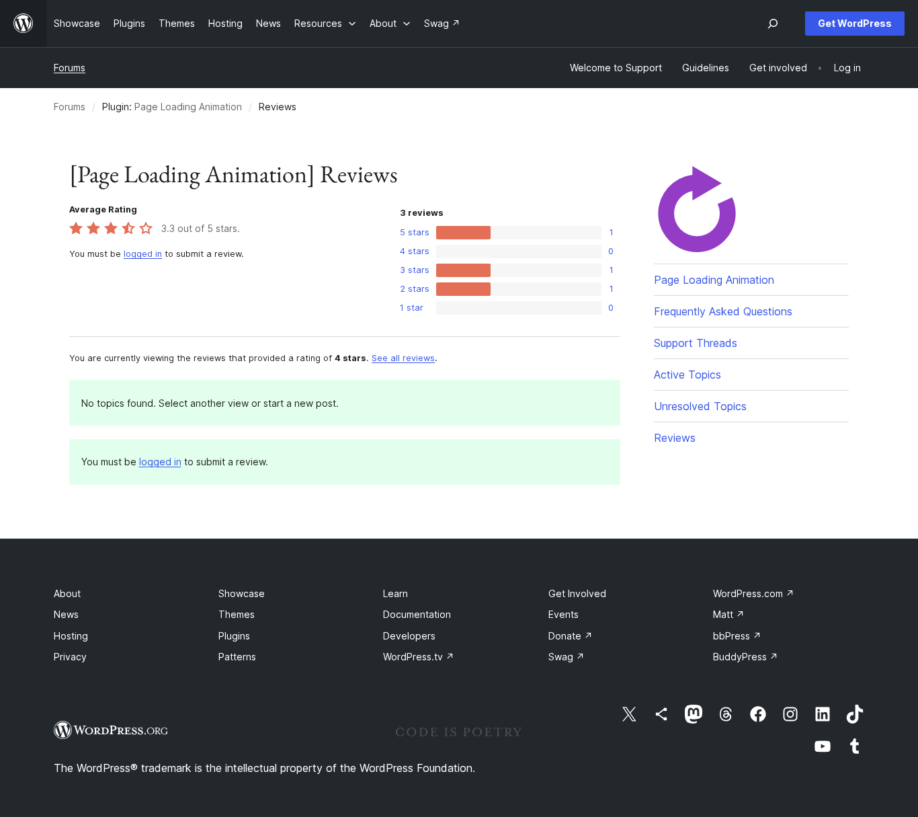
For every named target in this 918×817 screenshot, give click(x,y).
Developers (409, 635)
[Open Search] (773, 23)
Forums (69, 67)
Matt (729, 614)
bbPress (737, 635)
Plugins (234, 635)
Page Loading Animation (188, 106)
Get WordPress (855, 23)
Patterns (237, 656)
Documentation (417, 614)
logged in (143, 254)
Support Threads (695, 343)
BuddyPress (745, 656)
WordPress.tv (418, 656)
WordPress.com (753, 593)
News (66, 614)
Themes (236, 614)
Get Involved (577, 593)
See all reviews (403, 358)
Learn (395, 593)
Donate (570, 635)
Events (563, 614)
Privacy (70, 656)
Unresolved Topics (700, 406)
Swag (566, 656)
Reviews (675, 437)
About (67, 593)
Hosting (71, 635)
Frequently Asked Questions (723, 311)
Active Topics (687, 374)
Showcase (241, 593)
